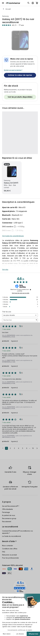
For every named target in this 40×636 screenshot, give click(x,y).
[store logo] (13, 3)
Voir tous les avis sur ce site (20, 293)
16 (33, 448)
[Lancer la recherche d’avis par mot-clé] (36, 320)
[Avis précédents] (3, 448)
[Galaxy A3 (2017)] (12, 172)
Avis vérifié (7, 329)
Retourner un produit (9, 555)
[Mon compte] (32, 3)
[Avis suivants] (37, 448)
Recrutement (6, 521)
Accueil (8, 9)
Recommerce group (9, 518)
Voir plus (5, 269)
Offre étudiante (7, 509)
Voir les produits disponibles (20, 97)
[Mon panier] (37, 3)
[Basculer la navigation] (3, 3)
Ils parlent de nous (8, 515)
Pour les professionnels (10, 558)
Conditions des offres (9, 549)
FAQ (3, 552)
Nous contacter (7, 545)
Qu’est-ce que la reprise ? (13, 70)
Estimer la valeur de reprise (20, 75)
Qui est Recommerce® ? (10, 506)
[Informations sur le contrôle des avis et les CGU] (30, 289)
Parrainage (6, 512)
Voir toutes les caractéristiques (13, 236)
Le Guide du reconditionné (11, 536)
